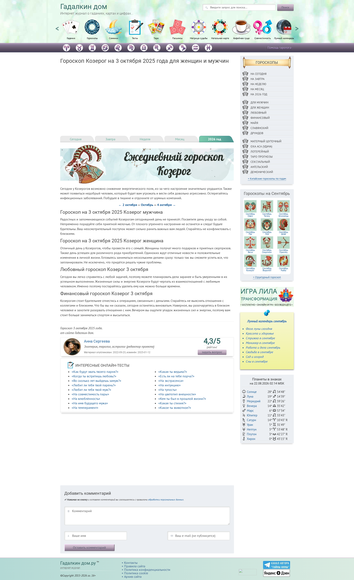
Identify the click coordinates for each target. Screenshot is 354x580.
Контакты (131, 563)
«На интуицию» (169, 385)
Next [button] (297, 27)
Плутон (251, 434)
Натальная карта (220, 38)
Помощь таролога (279, 47)
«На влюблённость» (86, 399)
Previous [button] (57, 27)
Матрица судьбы (199, 38)
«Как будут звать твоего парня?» (95, 372)
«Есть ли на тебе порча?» (176, 376)
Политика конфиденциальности (147, 570)
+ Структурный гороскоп (267, 277)
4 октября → (166, 205)
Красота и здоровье (260, 333)
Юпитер (252, 415)
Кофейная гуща (241, 38)
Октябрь (147, 205)
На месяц (257, 89)
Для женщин (260, 107)
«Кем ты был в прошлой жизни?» (182, 399)
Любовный (259, 113)
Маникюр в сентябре (260, 343)
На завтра (257, 79)
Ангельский (259, 167)
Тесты (135, 38)
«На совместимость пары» (90, 394)
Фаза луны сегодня (259, 329)
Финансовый (260, 118)
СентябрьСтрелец (283, 251)
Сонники (113, 38)
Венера (252, 406)
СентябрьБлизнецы (283, 214)
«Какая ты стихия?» (172, 403)
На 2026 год (259, 94)
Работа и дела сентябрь (263, 347)
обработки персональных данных (166, 499)
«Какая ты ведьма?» (172, 372)
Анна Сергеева (97, 341)
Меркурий (253, 401)
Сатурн (251, 420)
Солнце (252, 392)
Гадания (71, 38)
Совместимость (262, 38)
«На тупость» (167, 390)
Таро (156, 38)
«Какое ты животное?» (174, 408)
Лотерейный (260, 151)
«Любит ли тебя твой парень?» (94, 385)
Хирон (251, 439)
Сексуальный (260, 162)
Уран (250, 425)
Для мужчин (259, 102)
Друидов (257, 133)
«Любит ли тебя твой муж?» (91, 390)
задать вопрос (212, 352)
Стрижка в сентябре (260, 338)
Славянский (259, 128)
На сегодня (259, 74)
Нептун (251, 429)
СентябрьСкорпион (267, 251)
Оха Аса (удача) (261, 146)
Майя (254, 123)
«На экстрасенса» (171, 381)
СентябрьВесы (250, 251)
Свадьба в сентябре (259, 352)
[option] (71, 31)
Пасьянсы (177, 38)
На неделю (258, 84)
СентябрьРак (250, 233)
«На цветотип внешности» (177, 394)
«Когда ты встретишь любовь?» (94, 376)
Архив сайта (133, 576)
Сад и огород (255, 357)
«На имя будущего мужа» (90, 403)
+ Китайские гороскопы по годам (267, 178)
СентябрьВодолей (266, 269)
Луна (250, 396)
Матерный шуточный (266, 141)
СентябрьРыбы (283, 269)
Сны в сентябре (257, 361)
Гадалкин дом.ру (78, 563)
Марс (250, 411)
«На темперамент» (85, 408)
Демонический (262, 172)
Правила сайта (134, 566)
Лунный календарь (284, 38)
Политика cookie (136, 573)
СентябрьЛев (266, 233)
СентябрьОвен (250, 214)
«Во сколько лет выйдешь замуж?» (96, 381)
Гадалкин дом (83, 6)
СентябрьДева (283, 233)
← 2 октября (127, 205)
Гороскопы (92, 38)
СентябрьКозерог (250, 269)
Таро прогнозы (262, 156)
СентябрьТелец (266, 214)
